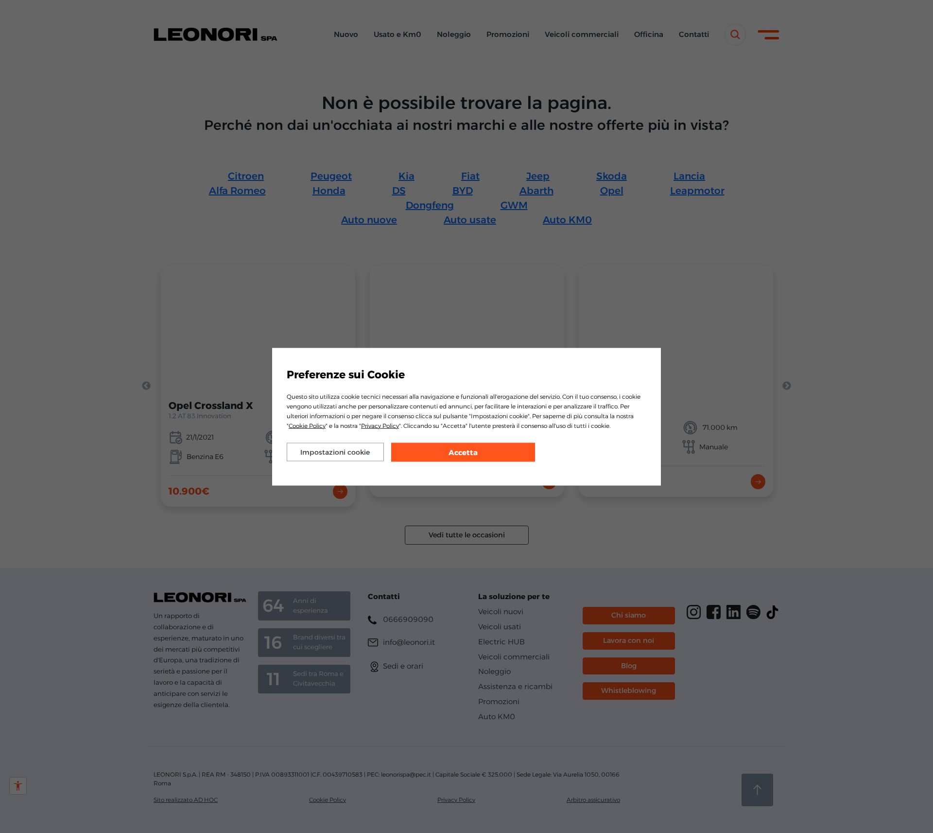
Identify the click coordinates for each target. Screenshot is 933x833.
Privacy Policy (380, 425)
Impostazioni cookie (335, 451)
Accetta (463, 452)
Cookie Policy (307, 425)
